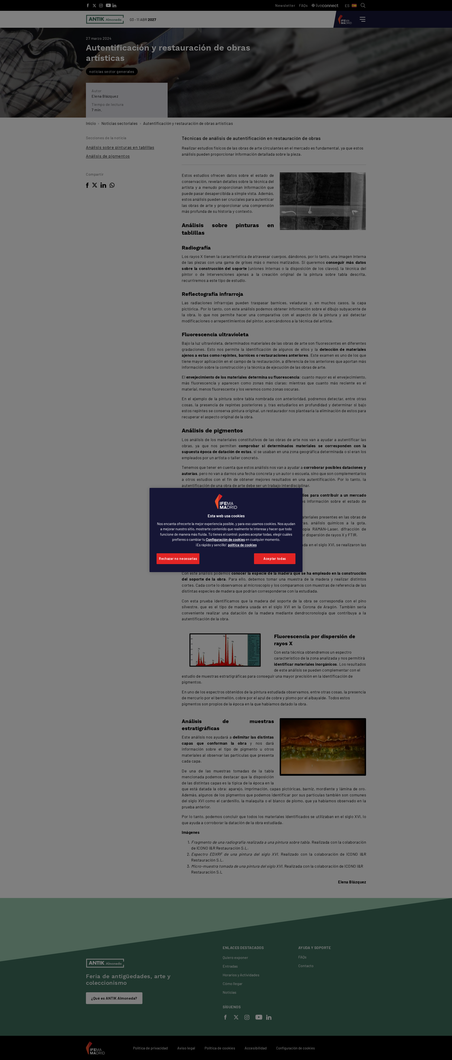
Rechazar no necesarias (178, 559)
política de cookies (242, 545)
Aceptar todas (274, 559)
